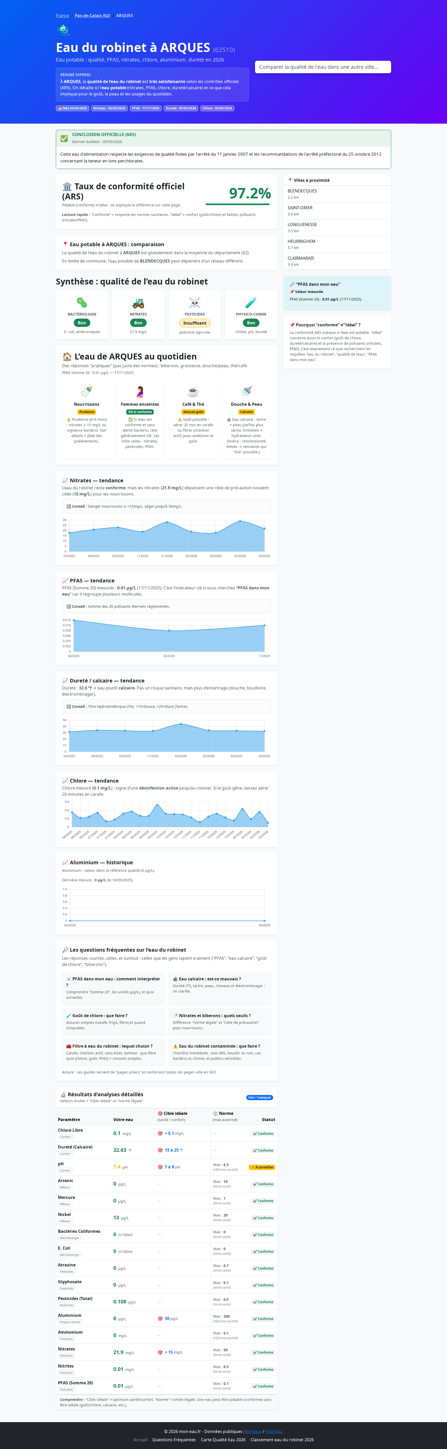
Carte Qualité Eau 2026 (223, 1440)
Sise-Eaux (252, 1431)
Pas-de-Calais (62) (92, 15)
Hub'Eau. (274, 1431)
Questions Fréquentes (174, 1440)
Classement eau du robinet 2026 (282, 1440)
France (62, 15)
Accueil (140, 1440)
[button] (166, 1097)
